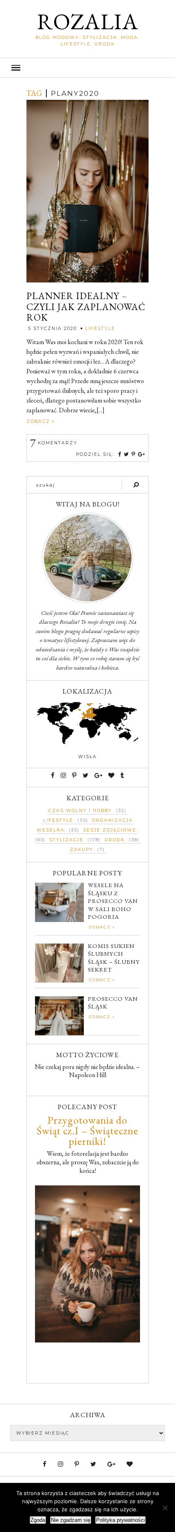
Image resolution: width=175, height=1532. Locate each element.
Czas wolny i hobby (80, 810)
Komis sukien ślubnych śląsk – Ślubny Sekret (114, 958)
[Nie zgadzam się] (165, 1508)
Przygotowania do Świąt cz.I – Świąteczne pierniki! (87, 1130)
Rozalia (87, 21)
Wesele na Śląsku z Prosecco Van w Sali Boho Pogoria (113, 900)
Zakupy (81, 849)
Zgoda (38, 1520)
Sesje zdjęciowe (109, 830)
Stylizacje (66, 839)
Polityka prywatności (120, 1520)
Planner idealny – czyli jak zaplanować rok (85, 307)
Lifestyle (100, 328)
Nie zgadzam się (70, 1520)
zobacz (39, 421)
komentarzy (53, 443)
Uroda (115, 839)
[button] (87, 67)
